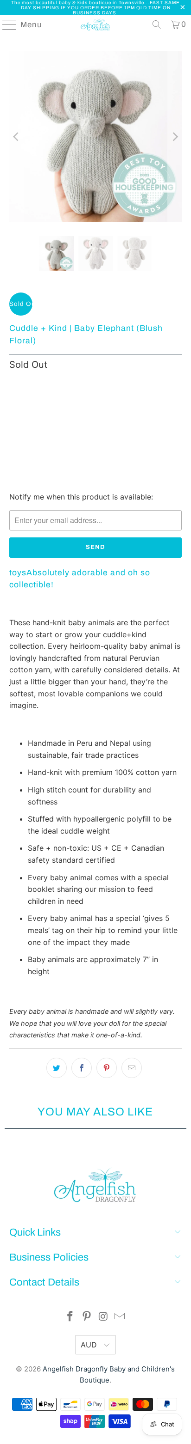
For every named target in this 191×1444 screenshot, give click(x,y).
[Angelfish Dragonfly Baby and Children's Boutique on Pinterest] (87, 1317)
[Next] (174, 136)
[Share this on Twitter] (56, 1068)
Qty (14, 385)
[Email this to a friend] (131, 1068)
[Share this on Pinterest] (106, 1068)
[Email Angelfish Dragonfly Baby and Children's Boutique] (120, 1317)
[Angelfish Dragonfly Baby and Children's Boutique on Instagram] (103, 1317)
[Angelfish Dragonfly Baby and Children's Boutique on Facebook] (70, 1317)
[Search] (157, 24)
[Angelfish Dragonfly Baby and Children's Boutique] (95, 24)
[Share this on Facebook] (81, 1068)
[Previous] (16, 136)
